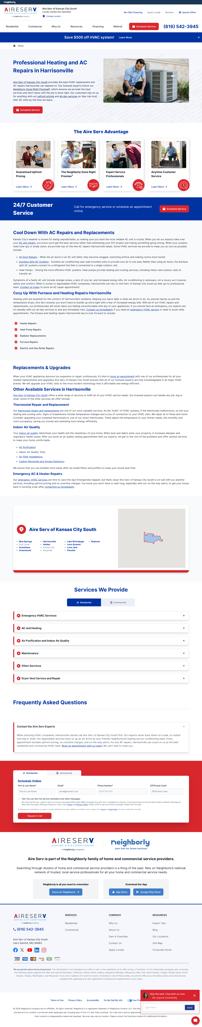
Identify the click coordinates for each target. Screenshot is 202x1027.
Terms (69, 804)
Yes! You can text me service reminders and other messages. (51, 798)
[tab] (56, 26)
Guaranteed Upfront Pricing (29, 174)
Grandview (24, 547)
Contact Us (115, 943)
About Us (114, 929)
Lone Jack (72, 547)
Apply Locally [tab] (153, 12)
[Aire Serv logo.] (21, 12)
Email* (61, 785)
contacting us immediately (59, 486)
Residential (85, 602)
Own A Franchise (118, 936)
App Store (121, 892)
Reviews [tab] (169, 12)
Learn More (22, 187)
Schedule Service (30, 109)
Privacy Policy (82, 804)
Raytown (95, 541)
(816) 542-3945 (30, 929)
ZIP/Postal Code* (158, 785)
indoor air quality (28, 433)
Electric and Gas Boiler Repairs (37, 348)
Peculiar (71, 550)
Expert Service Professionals (115, 174)
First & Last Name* (27, 785)
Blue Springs (25, 541)
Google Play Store (150, 892)
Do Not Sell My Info (113, 1000)
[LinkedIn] (36, 950)
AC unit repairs (27, 242)
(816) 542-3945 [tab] (180, 26)
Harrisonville (49, 541)
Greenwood (25, 550)
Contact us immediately (99, 309)
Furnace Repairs (29, 341)
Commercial (120, 602)
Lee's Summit (74, 544)
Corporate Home (162, 949)
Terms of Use (57, 1000)
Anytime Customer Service (163, 174)
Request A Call (35, 816)
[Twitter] (22, 950)
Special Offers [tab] (189, 12)
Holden (46, 544)
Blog (155, 929)
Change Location (53, 16)
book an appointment (122, 376)
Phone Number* (105, 785)
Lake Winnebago (75, 541)
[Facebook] (15, 950)
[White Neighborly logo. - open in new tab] (10, 2)
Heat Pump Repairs (30, 329)
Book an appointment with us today (82, 745)
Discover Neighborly (63, 892)
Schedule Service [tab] (146, 26)
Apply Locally (116, 949)
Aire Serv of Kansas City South (30, 82)
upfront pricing (45, 96)
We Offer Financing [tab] (133, 12)
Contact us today (30, 287)
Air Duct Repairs (28, 257)
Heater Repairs (28, 323)
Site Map (158, 943)
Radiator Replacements (33, 335)
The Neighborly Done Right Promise (78, 174)
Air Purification (27, 447)
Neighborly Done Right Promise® (31, 89)
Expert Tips (159, 923)
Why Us (113, 923)
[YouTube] (29, 950)
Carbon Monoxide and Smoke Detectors (41, 461)
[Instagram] (44, 950)
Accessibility (93, 1000)
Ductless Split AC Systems (34, 261)
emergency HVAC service (144, 309)
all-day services (68, 96)
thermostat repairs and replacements (38, 410)
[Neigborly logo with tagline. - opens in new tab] (130, 844)
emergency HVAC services (32, 479)
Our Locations (160, 936)
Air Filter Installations (31, 456)
